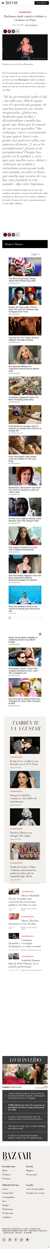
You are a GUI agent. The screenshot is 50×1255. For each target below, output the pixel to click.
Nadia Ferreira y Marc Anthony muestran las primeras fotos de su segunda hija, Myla (23, 871)
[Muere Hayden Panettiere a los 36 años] (14, 916)
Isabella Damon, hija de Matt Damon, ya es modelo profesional (24, 963)
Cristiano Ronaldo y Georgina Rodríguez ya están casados (25, 943)
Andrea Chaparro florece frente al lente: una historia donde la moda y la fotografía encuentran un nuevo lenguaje (26, 1095)
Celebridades (25, 12)
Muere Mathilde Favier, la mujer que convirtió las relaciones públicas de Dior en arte (24, 900)
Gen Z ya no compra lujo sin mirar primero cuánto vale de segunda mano (25, 1136)
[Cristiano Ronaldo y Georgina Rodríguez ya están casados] (14, 936)
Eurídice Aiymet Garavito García (29, 909)
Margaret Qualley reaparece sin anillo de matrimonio (23, 798)
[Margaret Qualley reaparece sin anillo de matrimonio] (25, 779)
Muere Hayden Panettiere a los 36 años (23, 922)
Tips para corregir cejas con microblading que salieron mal (26, 1127)
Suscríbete (41, 3)
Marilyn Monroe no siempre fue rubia (21, 834)
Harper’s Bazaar (31, 25)
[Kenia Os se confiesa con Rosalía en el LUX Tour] (25, 745)
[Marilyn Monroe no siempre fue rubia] (25, 817)
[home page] (11, 3)
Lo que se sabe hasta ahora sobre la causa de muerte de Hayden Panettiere (25, 1118)
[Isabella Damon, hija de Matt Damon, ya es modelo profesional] (14, 956)
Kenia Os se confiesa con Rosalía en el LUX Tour (24, 762)
